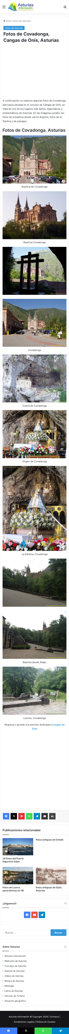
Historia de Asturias (14, 971)
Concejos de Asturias (15, 966)
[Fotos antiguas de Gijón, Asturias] (51, 875)
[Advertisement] (34, 73)
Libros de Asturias (13, 991)
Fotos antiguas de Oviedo (50, 839)
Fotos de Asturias (21, 21)
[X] (14, 816)
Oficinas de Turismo (14, 996)
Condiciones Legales (24, 1021)
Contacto (54, 1016)
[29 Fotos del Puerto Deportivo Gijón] (18, 846)
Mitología (9, 986)
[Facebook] (6, 816)
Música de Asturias (14, 981)
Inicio (8, 21)
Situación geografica (15, 1001)
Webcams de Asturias (15, 961)
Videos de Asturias (14, 976)
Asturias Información (15, 956)
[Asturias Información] (21, 6)
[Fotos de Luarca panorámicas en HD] (18, 875)
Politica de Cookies (45, 1021)
